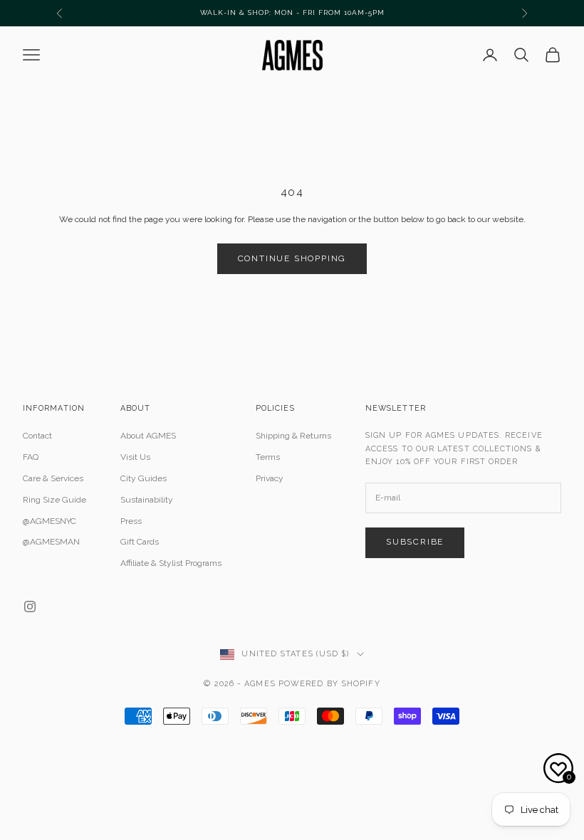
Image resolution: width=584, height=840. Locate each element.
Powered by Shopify (329, 683)
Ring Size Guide (54, 500)
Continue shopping (292, 258)
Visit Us (135, 457)
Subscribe (415, 542)
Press (131, 521)
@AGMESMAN (51, 542)
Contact (37, 436)
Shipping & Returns (293, 436)
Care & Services (53, 478)
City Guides (143, 478)
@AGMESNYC (49, 521)
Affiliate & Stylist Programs (170, 563)
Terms (268, 457)
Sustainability (146, 500)
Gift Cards (139, 542)
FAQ (30, 457)
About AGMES (148, 436)
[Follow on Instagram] (30, 606)
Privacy (269, 478)
